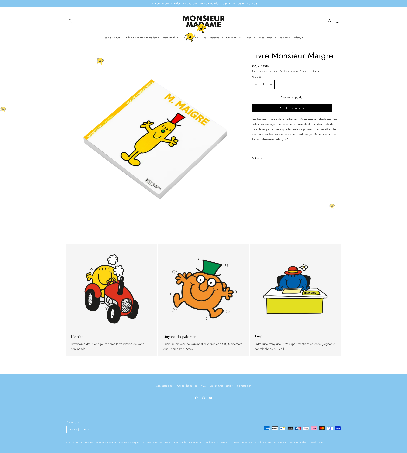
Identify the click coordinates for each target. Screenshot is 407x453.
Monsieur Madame (84, 442)
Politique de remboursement (157, 442)
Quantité (256, 77)
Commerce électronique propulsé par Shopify (116, 442)
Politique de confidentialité (187, 442)
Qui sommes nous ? (221, 386)
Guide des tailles (187, 386)
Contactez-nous (165, 386)
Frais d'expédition (278, 71)
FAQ (203, 386)
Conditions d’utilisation (216, 442)
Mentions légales (298, 442)
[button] (70, 21)
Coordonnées (316, 442)
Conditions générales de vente (270, 442)
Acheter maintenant (292, 108)
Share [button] (258, 158)
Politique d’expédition (241, 442)
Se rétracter (244, 386)
